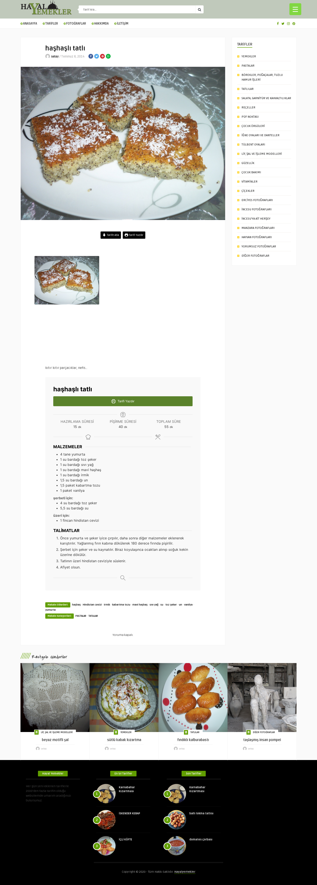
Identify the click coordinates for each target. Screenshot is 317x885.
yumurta (50, 610)
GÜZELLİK (248, 163)
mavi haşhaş (140, 604)
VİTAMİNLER (249, 181)
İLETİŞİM (122, 23)
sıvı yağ (154, 604)
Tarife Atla (112, 235)
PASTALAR (80, 616)
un (180, 604)
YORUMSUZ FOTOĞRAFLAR (259, 246)
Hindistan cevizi (92, 604)
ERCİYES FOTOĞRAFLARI (257, 200)
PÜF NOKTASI (250, 117)
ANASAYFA (30, 23)
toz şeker (171, 604)
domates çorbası (200, 839)
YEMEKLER (249, 56)
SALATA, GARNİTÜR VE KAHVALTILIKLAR (266, 98)
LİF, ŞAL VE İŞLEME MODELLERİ (262, 154)
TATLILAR (93, 616)
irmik (107, 604)
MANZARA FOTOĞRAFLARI (258, 228)
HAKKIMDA (101, 23)
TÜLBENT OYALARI (253, 144)
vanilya (188, 604)
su (161, 604)
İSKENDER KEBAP (129, 813)
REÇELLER (248, 107)
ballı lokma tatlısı (201, 813)
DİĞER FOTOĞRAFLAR (255, 256)
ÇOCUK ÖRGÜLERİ (253, 126)
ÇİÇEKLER (248, 191)
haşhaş (76, 604)
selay (55, 56)
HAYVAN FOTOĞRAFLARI (257, 237)
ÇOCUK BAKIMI (251, 172)
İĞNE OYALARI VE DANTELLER (260, 135)
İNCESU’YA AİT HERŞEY (256, 218)
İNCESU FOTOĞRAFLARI (257, 209)
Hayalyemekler (184, 872)
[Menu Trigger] (295, 9)
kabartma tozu (121, 604)
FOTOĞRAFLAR (76, 23)
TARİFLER (51, 23)
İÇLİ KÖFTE (125, 839)
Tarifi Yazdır (135, 235)
